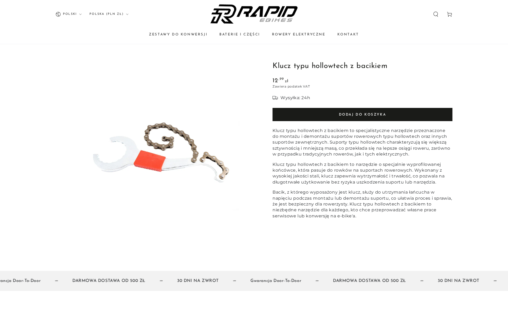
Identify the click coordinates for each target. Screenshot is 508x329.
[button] (436, 14)
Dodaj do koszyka (362, 114)
